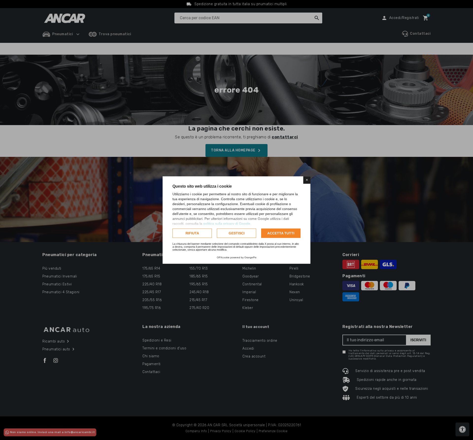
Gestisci (237, 233)
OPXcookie (223, 257)
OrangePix (250, 257)
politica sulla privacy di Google (226, 224)
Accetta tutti (280, 233)
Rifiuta (192, 233)
